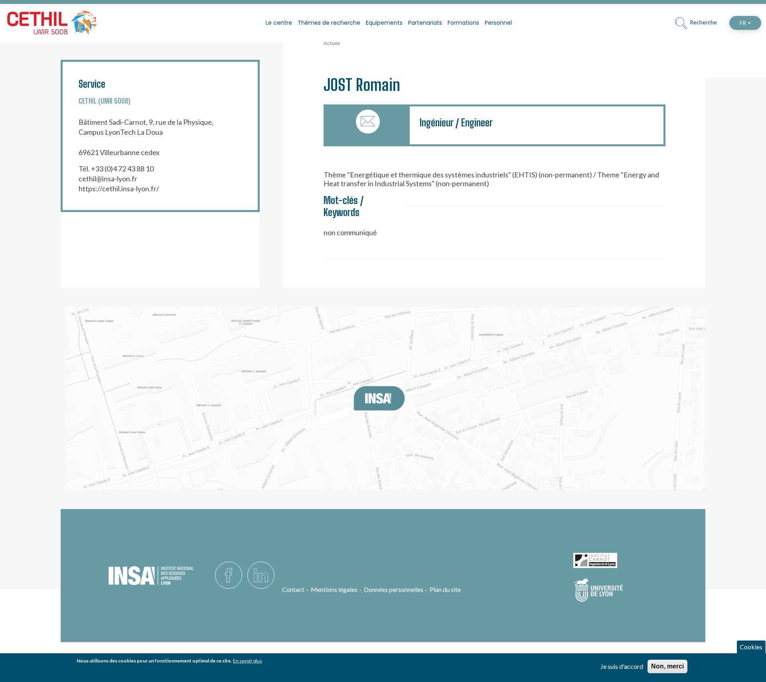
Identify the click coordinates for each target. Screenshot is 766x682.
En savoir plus (247, 661)
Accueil (332, 43)
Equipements (384, 23)
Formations (463, 23)
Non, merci (667, 666)
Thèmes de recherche (329, 23)
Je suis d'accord (621, 666)
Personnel (498, 23)
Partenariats (425, 23)
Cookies (751, 647)
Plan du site (445, 589)
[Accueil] (52, 23)
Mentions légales (334, 589)
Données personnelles (393, 589)
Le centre (279, 23)
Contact (293, 589)
